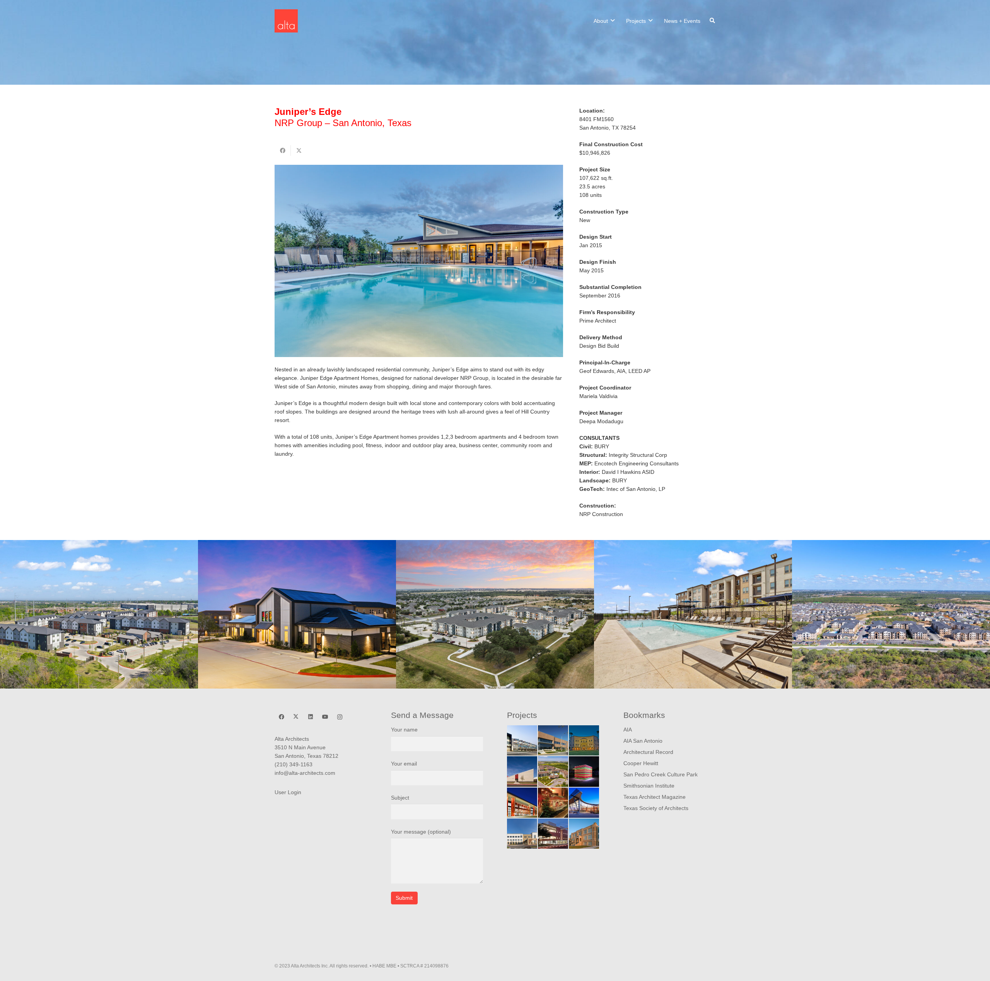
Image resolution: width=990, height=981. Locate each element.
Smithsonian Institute (648, 786)
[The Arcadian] (553, 771)
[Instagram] (339, 717)
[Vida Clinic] (522, 834)
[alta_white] (286, 20)
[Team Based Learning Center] (553, 740)
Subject (400, 798)
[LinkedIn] (310, 717)
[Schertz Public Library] (584, 803)
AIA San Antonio (642, 741)
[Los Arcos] (891, 614)
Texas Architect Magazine (654, 797)
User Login (288, 792)
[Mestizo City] (584, 771)
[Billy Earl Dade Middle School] (522, 740)
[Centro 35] (693, 614)
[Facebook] (281, 717)
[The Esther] (297, 614)
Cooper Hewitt (640, 763)
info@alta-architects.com (305, 773)
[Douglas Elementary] (584, 834)
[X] (296, 717)
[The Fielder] (99, 614)
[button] (612, 20)
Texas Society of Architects (655, 808)
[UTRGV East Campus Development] (584, 740)
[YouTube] (325, 717)
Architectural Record (648, 752)
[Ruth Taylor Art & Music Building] (553, 834)
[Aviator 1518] (495, 614)
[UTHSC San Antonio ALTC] (522, 803)
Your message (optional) (421, 832)
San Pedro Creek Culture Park (660, 774)
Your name (404, 729)
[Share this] (283, 150)
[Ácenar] (553, 803)
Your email (404, 764)
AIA (627, 729)
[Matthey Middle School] (522, 771)
